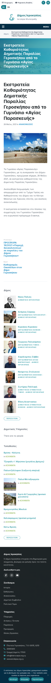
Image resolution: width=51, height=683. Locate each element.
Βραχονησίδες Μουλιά (15, 509)
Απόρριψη (25, 679)
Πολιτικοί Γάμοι (10, 604)
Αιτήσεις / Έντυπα (11, 621)
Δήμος (6, 34)
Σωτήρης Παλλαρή (27, 387)
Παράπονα (8, 625)
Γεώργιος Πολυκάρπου (29, 342)
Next (6, 262)
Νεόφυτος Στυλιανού (29, 372)
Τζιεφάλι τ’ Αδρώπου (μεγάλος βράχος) (24, 461)
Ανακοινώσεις (26, 124)
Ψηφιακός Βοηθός (24, 3)
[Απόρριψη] (48, 675)
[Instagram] (48, 2)
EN (8, 7)
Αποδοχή (13, 679)
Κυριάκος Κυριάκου (27, 327)
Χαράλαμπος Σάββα (28, 357)
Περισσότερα (37, 679)
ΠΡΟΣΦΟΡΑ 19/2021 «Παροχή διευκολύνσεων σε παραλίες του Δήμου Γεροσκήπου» (13, 249)
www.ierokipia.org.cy (15, 659)
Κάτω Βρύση (10, 527)
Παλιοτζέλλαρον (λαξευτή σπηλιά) (22, 470)
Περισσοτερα (12, 418)
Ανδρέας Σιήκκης (26, 312)
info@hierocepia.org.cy (16, 656)
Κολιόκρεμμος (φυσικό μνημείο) (20, 518)
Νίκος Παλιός (24, 297)
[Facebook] (43, 2)
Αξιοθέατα (10, 456)
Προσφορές (9, 629)
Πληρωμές (8, 3)
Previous (8, 240)
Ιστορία (7, 587)
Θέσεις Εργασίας (11, 633)
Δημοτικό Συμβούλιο (12, 600)
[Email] (17, 575)
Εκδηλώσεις (9, 592)
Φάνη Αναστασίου (27, 401)
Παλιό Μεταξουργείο (28, 479)
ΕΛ (3, 7)
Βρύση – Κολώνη (12, 452)
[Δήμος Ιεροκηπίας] (11, 20)
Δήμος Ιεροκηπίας (29, 15)
